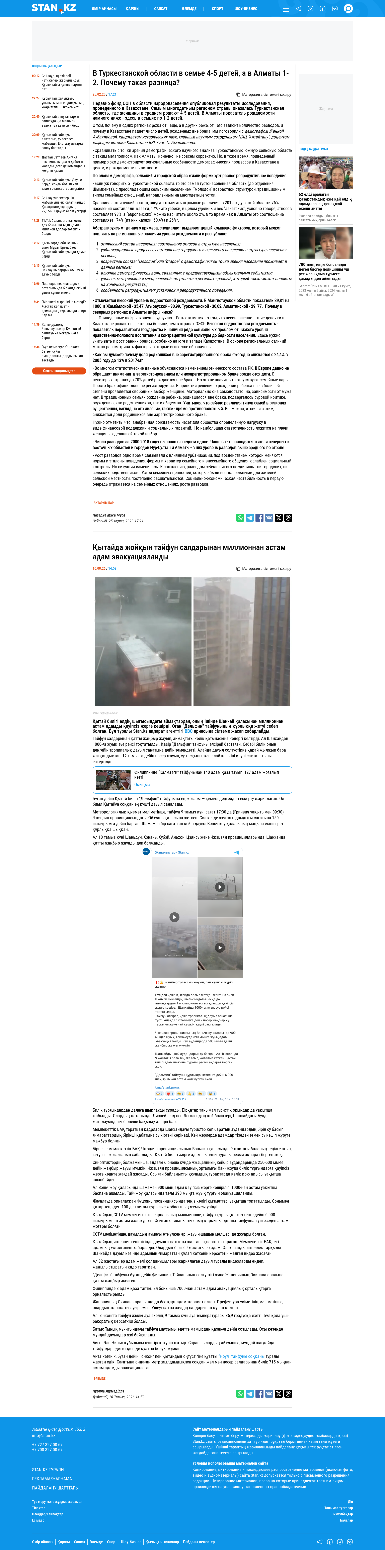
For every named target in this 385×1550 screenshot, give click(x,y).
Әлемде (189, 9)
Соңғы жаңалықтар (59, 370)
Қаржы (132, 9)
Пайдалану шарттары (55, 1487)
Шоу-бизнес (246, 9)
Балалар (346, 1520)
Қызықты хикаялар (162, 1542)
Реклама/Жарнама (52, 1478)
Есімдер (38, 1520)
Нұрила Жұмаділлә (108, 1391)
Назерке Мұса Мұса (109, 515)
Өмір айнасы (104, 9)
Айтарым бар (104, 503)
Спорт (217, 9)
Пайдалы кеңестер (199, 1542)
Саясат (160, 9)
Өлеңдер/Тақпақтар (47, 1514)
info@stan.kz (43, 1435)
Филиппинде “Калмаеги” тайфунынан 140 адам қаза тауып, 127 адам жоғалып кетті (206, 775)
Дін (350, 1502)
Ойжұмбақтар (342, 1514)
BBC (188, 731)
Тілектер (38, 1508)
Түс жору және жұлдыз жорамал (57, 1502)
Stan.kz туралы (48, 1469)
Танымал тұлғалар (338, 1508)
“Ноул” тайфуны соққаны (241, 1356)
